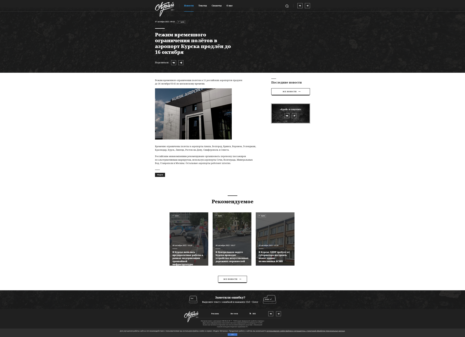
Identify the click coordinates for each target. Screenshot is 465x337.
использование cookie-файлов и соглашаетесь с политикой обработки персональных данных (306, 331)
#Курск (160, 175)
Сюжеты (217, 5)
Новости (189, 5)
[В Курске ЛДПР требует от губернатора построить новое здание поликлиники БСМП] (275, 239)
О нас (229, 5)
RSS (254, 313)
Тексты (202, 5)
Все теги (234, 313)
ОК (232, 334)
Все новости (290, 91)
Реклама (215, 313)
